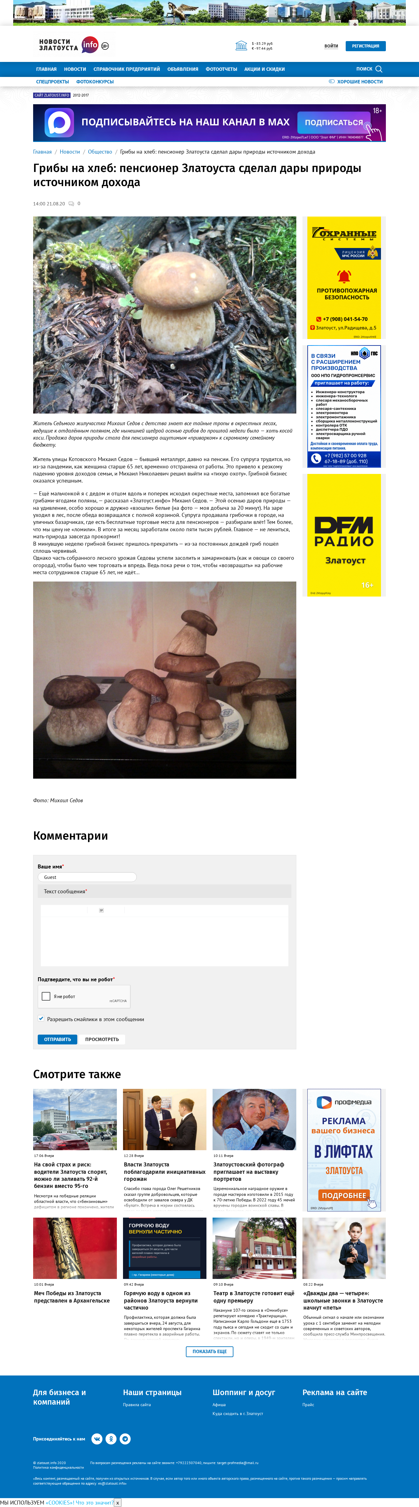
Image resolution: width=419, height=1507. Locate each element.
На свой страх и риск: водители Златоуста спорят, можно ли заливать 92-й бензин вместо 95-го (70, 1175)
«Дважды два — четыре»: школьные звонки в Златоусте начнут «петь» (343, 1300)
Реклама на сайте (334, 1392)
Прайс (308, 1404)
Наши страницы (152, 1392)
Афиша (219, 1404)
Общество (100, 151)
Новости (75, 69)
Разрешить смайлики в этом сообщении (95, 1019)
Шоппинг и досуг (244, 1392)
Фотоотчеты (221, 69)
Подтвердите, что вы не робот (76, 979)
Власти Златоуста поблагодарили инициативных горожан (165, 1171)
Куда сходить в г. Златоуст (238, 1413)
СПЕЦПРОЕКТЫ (52, 81)
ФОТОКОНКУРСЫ (95, 81)
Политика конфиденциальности (58, 1467)
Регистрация (365, 46)
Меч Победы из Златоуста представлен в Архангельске (72, 1297)
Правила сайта (137, 1404)
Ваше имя (51, 866)
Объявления (182, 69)
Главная (46, 69)
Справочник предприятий (127, 69)
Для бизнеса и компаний (59, 1397)
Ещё (297, 69)
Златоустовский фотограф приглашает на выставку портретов (248, 1171)
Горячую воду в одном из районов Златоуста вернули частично (161, 1300)
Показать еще (210, 1351)
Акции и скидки (264, 69)
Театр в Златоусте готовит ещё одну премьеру (253, 1297)
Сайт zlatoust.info (52, 95)
